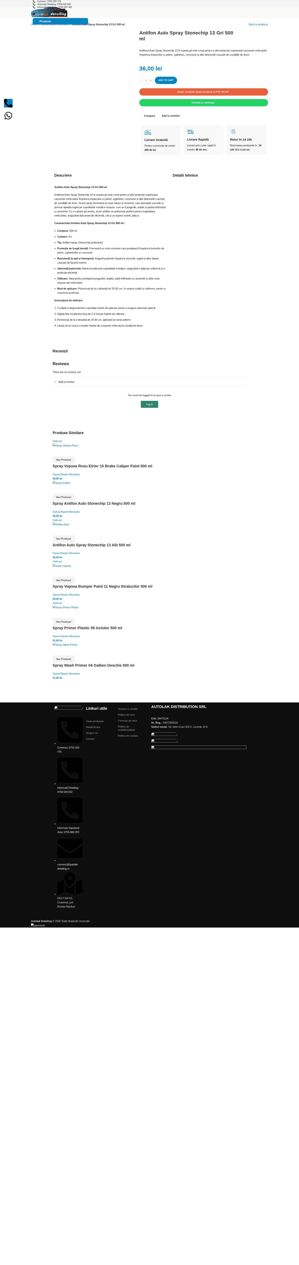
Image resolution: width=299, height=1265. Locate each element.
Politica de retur (126, 714)
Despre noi (92, 733)
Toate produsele (95, 721)
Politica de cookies (128, 735)
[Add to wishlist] (57, 452)
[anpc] (164, 735)
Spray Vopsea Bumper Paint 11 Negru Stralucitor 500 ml (102, 586)
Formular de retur (127, 720)
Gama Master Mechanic (66, 474)
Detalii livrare (93, 727)
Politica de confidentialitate (126, 728)
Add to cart (166, 80)
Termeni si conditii (127, 708)
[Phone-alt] (8, 103)
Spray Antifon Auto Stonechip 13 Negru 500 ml (94, 503)
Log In (149, 404)
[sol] (164, 742)
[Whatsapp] (8, 115)
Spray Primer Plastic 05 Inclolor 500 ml (87, 628)
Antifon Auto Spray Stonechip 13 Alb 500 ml (91, 545)
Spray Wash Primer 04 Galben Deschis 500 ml (93, 665)
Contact (90, 738)
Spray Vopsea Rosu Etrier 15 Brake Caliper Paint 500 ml (102, 466)
